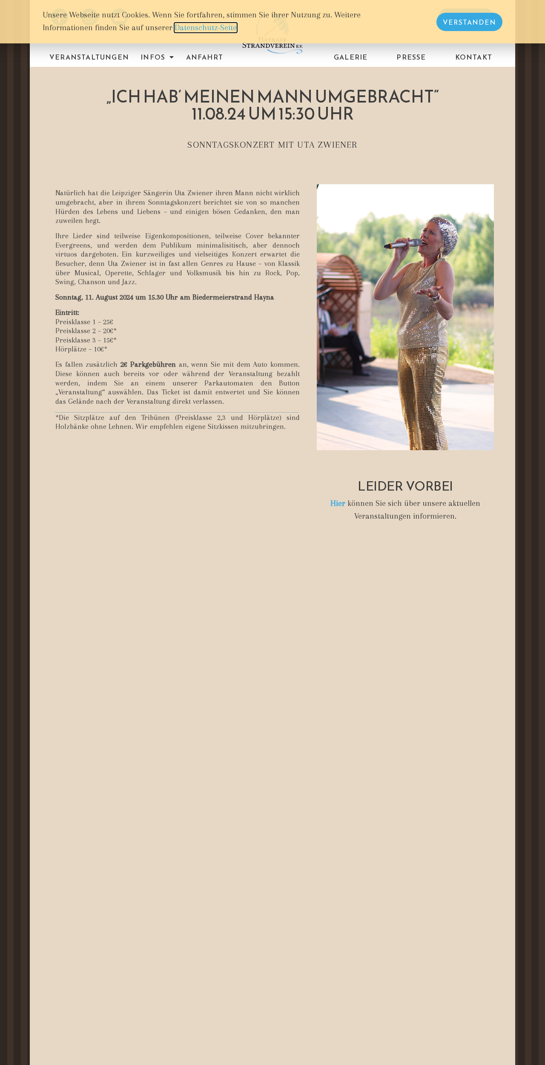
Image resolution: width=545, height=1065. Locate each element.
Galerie (350, 57)
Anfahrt (204, 57)
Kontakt (473, 57)
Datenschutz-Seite (206, 27)
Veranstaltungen (89, 57)
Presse (411, 57)
